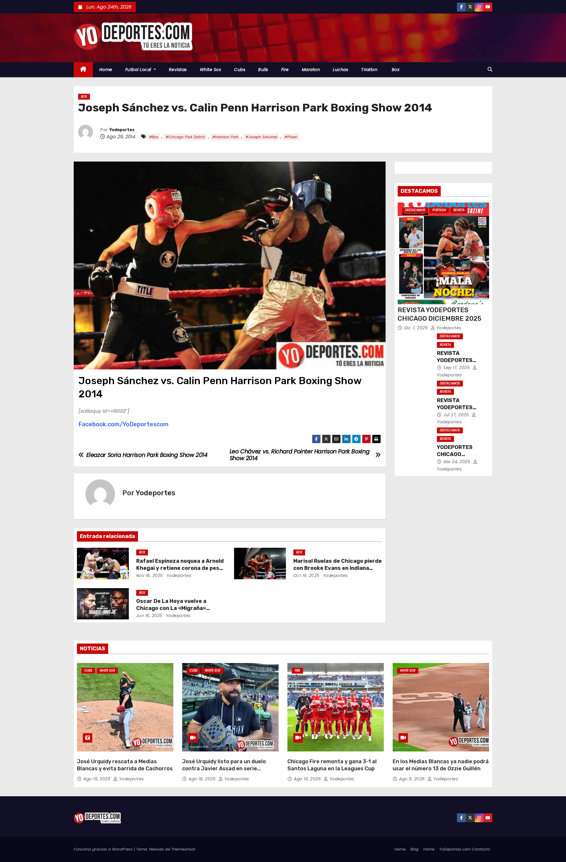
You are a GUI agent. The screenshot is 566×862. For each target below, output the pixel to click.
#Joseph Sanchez (261, 136)
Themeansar (183, 849)
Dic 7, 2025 (416, 328)
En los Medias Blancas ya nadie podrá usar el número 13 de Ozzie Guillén (441, 765)
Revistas (178, 70)
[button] (490, 69)
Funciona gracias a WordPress (104, 849)
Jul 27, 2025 (456, 415)
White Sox (210, 70)
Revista (459, 210)
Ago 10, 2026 (308, 779)
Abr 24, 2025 (457, 462)
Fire (285, 70)
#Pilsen (290, 136)
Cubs (239, 70)
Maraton (311, 70)
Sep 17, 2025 (457, 368)
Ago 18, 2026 (203, 779)
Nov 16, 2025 (149, 575)
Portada (439, 210)
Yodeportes (121, 129)
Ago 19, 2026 (97, 779)
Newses (156, 849)
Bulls (263, 70)
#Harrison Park (225, 136)
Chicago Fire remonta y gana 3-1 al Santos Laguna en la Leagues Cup (332, 765)
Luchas (340, 70)
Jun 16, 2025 (149, 615)
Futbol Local (139, 70)
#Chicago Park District (185, 136)
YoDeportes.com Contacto (464, 849)
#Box (153, 136)
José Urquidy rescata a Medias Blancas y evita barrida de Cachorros (125, 765)
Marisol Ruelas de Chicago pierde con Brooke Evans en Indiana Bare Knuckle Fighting (337, 568)
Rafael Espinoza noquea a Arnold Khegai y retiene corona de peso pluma (180, 568)
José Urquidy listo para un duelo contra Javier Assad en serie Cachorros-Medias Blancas (224, 768)
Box (394, 70)
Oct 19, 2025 (306, 575)
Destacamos (415, 210)
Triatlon (369, 70)
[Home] (83, 69)
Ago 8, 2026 (412, 779)
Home (105, 70)
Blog (414, 849)
